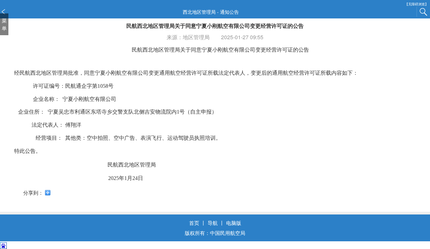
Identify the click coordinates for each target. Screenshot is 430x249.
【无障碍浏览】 (416, 4)
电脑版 (233, 222)
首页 (194, 222)
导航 (213, 222)
